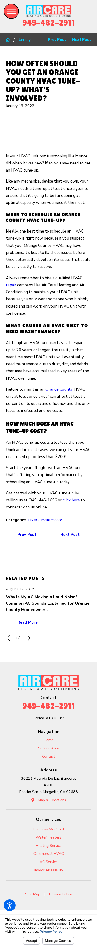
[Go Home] (9, 40)
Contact (48, 756)
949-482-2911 (48, 22)
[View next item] (29, 638)
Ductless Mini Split (48, 829)
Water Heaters (48, 837)
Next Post (70, 534)
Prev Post (26, 534)
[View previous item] (8, 638)
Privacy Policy (60, 894)
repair (11, 285)
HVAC (33, 520)
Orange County (59, 389)
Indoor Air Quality (48, 870)
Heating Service (49, 845)
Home (49, 740)
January (25, 39)
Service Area (48, 748)
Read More (27, 622)
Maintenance (51, 520)
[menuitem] (48, 740)
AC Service (49, 861)
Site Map (32, 894)
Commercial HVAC (48, 853)
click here (71, 500)
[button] (10, 905)
